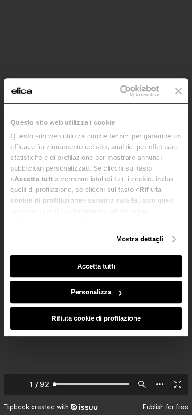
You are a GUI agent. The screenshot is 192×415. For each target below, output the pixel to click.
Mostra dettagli (140, 239)
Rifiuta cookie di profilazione (96, 318)
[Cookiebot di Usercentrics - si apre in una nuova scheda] (121, 91)
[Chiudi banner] (178, 91)
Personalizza (91, 292)
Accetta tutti (96, 266)
